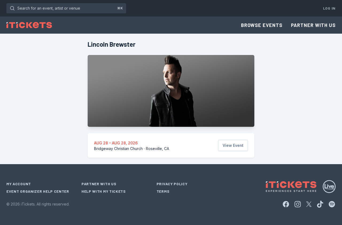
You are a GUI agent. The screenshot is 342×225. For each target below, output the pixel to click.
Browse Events (261, 25)
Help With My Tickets (103, 191)
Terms (163, 191)
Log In (329, 8)
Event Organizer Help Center (37, 191)
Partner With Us (313, 25)
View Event (233, 145)
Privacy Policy (172, 183)
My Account (18, 183)
